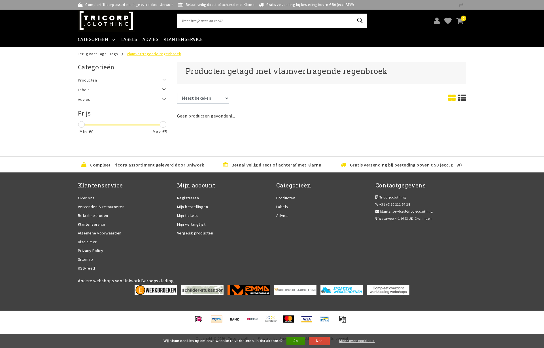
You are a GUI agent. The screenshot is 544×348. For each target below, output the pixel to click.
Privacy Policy (90, 250)
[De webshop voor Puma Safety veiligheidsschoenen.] (341, 290)
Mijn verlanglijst (191, 224)
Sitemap (85, 259)
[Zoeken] (360, 21)
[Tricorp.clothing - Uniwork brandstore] (106, 21)
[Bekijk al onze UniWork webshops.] (388, 290)
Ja (296, 341)
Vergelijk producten (195, 233)
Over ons (86, 197)
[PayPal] (219, 321)
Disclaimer (87, 241)
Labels (282, 206)
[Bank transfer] (236, 321)
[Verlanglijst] (448, 21)
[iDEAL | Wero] (200, 321)
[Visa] (308, 321)
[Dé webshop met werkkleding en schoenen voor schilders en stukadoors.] (202, 290)
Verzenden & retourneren (101, 206)
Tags (114, 53)
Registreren (188, 197)
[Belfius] (255, 321)
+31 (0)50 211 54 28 (394, 204)
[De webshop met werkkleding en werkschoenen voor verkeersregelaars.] (295, 290)
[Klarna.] (272, 321)
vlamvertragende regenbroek (154, 53)
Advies (282, 215)
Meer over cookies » (357, 341)
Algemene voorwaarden (100, 233)
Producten (285, 197)
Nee (319, 341)
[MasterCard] (290, 321)
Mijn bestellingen (192, 206)
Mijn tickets (187, 215)
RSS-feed (86, 268)
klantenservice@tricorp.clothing (406, 211)
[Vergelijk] (462, 5)
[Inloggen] (437, 21)
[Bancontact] (326, 321)
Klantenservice (91, 224)
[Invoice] (343, 321)
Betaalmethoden (93, 215)
